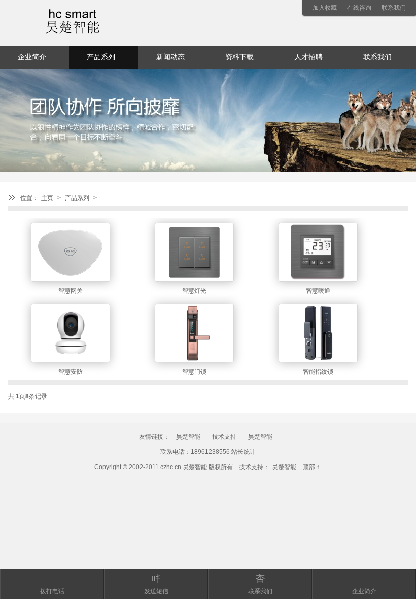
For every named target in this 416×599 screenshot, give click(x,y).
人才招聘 (308, 57)
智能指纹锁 (318, 371)
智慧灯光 (194, 290)
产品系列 (77, 198)
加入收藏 (325, 7)
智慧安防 (70, 371)
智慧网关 (70, 290)
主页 (47, 198)
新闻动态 (170, 57)
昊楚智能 (188, 436)
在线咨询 (359, 7)
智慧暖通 (318, 290)
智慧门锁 (194, 371)
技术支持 (224, 436)
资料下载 (239, 57)
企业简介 (32, 57)
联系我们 (394, 7)
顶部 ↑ (311, 467)
